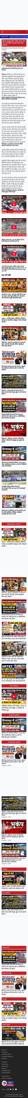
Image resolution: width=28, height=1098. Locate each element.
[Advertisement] (14, 15)
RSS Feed (4, 1058)
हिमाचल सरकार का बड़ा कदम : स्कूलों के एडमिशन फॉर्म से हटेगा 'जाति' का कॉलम (13, 762)
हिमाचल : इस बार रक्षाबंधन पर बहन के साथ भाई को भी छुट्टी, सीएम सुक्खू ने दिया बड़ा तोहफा (14, 594)
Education (6, 973)
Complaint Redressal (7, 1056)
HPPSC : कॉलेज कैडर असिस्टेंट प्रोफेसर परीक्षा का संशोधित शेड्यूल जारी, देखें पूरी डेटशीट (14, 544)
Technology (5, 1066)
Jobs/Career (14, 715)
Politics (5, 947)
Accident (6, 893)
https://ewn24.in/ (16, 268)
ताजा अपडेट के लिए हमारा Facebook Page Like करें (14, 269)
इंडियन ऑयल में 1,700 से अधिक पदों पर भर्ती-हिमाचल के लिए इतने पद (13, 240)
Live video (14, 686)
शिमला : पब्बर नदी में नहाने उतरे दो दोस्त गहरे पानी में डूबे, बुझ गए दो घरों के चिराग (14, 813)
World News (5, 1064)
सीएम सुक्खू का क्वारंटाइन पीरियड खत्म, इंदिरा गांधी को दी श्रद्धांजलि (13, 98)
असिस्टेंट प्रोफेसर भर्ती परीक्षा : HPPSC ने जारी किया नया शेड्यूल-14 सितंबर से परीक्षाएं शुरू (14, 708)
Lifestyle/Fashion (6, 1070)
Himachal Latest (14, 524)
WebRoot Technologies (18, 1096)
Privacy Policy (5, 1076)
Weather (6, 1025)
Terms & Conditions (7, 1078)
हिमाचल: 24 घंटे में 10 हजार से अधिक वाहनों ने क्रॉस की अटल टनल (12, 144)
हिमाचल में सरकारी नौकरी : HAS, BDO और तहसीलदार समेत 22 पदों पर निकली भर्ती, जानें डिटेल (13, 735)
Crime (4, 869)
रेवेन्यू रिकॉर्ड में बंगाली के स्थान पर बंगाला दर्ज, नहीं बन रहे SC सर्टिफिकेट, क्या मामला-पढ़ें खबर (14, 617)
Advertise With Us (7, 1054)
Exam (4, 999)
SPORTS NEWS (6, 1072)
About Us (4, 1050)
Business (4, 1068)
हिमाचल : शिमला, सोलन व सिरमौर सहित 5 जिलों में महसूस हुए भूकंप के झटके (13, 836)
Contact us (4, 1052)
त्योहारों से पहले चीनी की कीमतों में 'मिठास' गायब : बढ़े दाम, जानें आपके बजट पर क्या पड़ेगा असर (13, 659)
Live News (4, 1062)
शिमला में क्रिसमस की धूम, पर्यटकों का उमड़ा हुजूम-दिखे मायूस (13, 191)
